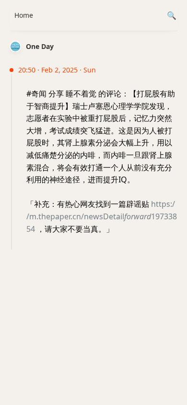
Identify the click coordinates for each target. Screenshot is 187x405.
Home (23, 15)
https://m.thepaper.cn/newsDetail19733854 (101, 216)
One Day (40, 46)
